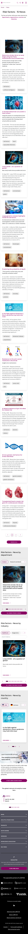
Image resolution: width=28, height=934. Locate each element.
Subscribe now (14, 868)
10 (21, 609)
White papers (5, 830)
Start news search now (14, 780)
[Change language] (23, 3)
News (2, 814)
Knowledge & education (8, 841)
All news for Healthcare (14, 685)
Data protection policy (14, 929)
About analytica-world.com (14, 917)
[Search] (17, 3)
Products (4, 825)
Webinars (4, 836)
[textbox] (14, 637)
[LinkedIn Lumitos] (14, 905)
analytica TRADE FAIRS (7, 819)
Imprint (5, 927)
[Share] (20, 3)
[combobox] (14, 636)
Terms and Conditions (16, 927)
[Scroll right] (25, 562)
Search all (14, 542)
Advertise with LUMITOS (13, 911)
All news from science (14, 613)
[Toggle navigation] (26, 3)
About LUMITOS (13, 914)
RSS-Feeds (4, 847)
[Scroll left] (22, 562)
